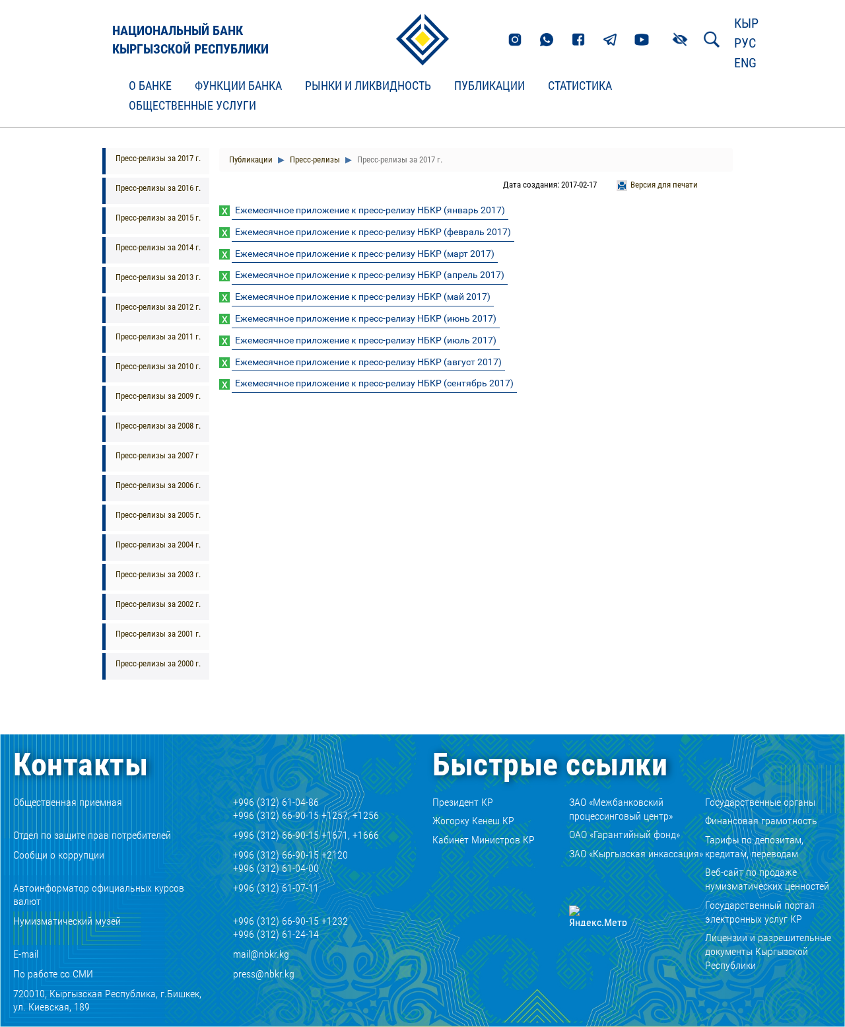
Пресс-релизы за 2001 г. (158, 634)
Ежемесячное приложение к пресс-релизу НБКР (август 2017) (368, 362)
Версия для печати (664, 185)
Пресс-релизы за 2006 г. (158, 485)
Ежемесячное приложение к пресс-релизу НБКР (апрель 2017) (369, 274)
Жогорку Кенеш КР (473, 820)
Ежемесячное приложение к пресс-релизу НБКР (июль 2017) (365, 340)
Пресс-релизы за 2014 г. (158, 247)
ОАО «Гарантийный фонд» (624, 834)
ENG (745, 62)
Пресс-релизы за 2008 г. (158, 426)
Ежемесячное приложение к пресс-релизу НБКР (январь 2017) (370, 210)
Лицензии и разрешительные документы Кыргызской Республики (768, 951)
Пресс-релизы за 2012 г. (158, 307)
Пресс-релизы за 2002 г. (158, 604)
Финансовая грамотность (761, 820)
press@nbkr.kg (263, 974)
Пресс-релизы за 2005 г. (158, 515)
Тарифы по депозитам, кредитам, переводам (754, 846)
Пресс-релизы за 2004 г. (158, 544)
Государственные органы (760, 802)
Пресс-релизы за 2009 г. (158, 396)
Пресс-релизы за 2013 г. (158, 277)
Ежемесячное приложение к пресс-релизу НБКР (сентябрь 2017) (374, 383)
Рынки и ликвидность (368, 85)
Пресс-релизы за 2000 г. (158, 663)
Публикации (489, 85)
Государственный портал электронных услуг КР (760, 912)
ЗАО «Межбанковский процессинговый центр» (621, 809)
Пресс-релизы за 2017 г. (158, 158)
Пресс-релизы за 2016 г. (158, 188)
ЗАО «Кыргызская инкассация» (636, 853)
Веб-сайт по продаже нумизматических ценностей (767, 879)
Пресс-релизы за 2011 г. (158, 336)
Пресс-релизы (314, 159)
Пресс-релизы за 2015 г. (158, 218)
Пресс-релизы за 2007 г (157, 455)
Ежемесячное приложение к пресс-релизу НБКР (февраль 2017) (373, 232)
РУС (745, 43)
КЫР (746, 23)
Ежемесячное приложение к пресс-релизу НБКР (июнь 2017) (365, 318)
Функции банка (238, 85)
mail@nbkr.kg (261, 954)
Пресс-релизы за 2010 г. (158, 366)
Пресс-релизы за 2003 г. (158, 574)
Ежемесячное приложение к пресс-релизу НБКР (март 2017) (364, 253)
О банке (150, 85)
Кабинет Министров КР (483, 839)
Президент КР (462, 802)
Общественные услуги (192, 105)
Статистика (580, 85)
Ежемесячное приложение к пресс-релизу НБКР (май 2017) (362, 296)
